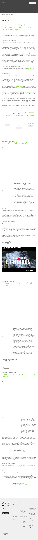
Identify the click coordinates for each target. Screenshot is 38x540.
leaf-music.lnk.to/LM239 (21, 451)
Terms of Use (31, 522)
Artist (11, 490)
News (16, 11)
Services (11, 11)
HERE (6, 363)
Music (6, 11)
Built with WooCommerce (6, 534)
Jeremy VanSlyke (12, 141)
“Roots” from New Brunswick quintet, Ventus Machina (18, 375)
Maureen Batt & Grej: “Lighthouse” (14, 143)
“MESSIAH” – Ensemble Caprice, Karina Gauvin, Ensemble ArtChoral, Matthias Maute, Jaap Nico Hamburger (18, 27)
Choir (4, 368)
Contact (20, 11)
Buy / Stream (19, 127)
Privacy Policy (31, 525)
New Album (7, 368)
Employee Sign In (31, 520)
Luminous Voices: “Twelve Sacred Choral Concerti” (17, 284)
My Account (30, 518)
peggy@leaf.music (31, 112)
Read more (7, 124)
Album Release (7, 367)
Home (3, 11)
